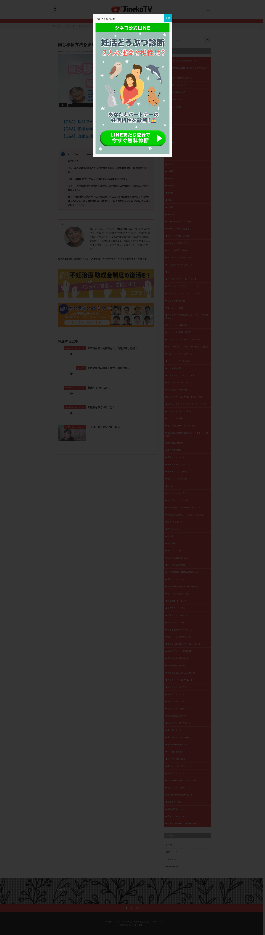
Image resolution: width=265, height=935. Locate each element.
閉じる (168, 18)
